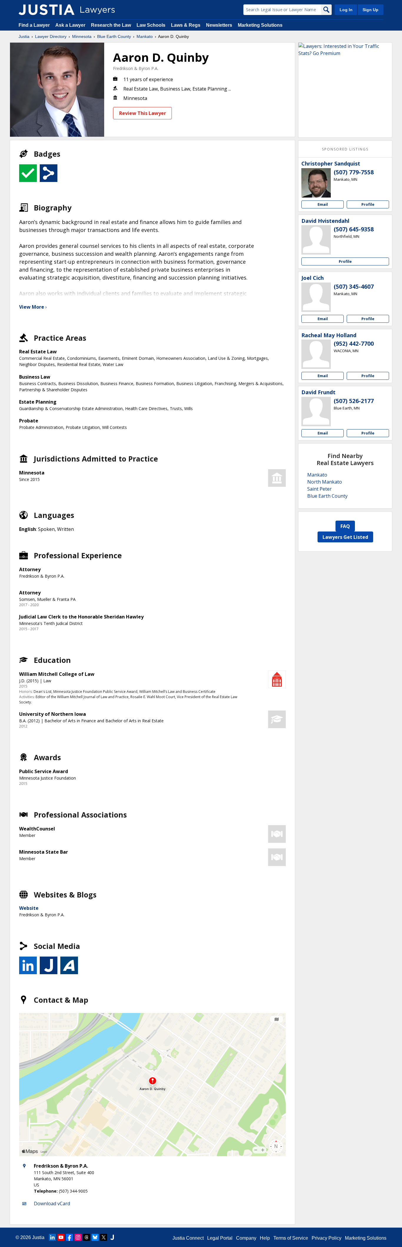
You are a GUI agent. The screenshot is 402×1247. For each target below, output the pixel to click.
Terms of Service (290, 1238)
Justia (24, 36)
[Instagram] (78, 1237)
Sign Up (370, 9)
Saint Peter (319, 489)
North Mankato (324, 482)
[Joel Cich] (316, 297)
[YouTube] (60, 1237)
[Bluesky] (95, 1237)
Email (323, 204)
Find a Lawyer (34, 25)
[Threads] (86, 1237)
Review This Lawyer (142, 113)
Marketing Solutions (260, 25)
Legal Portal (219, 1238)
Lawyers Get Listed (345, 537)
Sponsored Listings (345, 149)
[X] (103, 1237)
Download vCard (52, 1203)
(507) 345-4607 (354, 286)
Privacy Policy (326, 1238)
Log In (346, 9)
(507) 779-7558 (354, 172)
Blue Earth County (114, 36)
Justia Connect (188, 1238)
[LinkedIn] (52, 1237)
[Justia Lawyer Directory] (46, 9)
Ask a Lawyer (71, 25)
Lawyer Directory (51, 36)
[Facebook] (69, 1237)
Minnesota (82, 36)
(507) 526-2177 (354, 401)
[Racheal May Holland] (316, 354)
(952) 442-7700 (354, 343)
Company (246, 1238)
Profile (367, 204)
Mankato (145, 36)
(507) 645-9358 (354, 229)
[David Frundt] (316, 411)
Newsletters (219, 25)
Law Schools (151, 25)
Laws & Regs (185, 25)
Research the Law (111, 25)
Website (29, 908)
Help (265, 1238)
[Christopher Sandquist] (316, 183)
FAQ (345, 526)
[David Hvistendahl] (316, 240)
